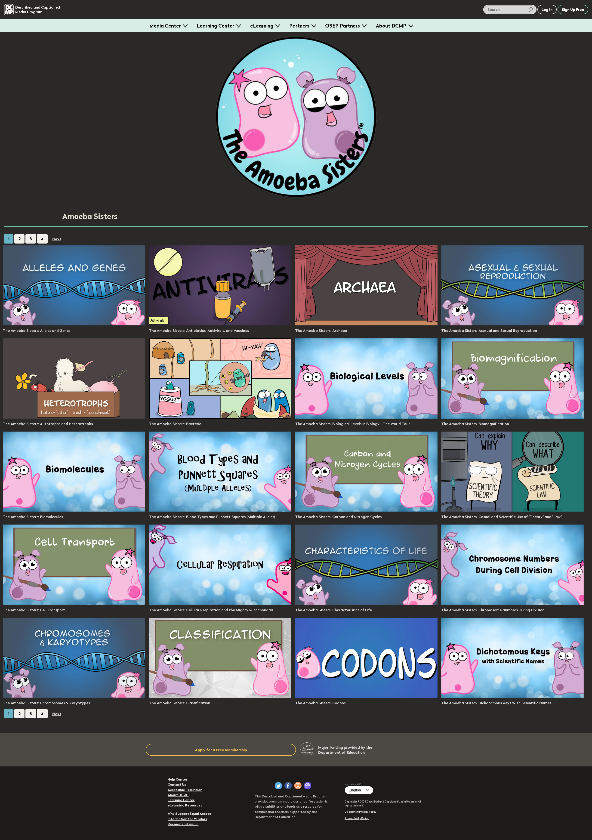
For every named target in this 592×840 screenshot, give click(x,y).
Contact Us (177, 784)
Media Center (165, 26)
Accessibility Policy (357, 818)
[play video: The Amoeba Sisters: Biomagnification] (512, 417)
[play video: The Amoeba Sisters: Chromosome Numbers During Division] (512, 603)
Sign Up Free (573, 9)
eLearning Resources (185, 805)
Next (56, 239)
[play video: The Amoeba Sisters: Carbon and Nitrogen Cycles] (366, 510)
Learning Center (215, 26)
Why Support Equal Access (189, 814)
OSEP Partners (342, 26)
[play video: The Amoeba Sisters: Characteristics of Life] (366, 603)
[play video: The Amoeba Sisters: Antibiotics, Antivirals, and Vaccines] (220, 324)
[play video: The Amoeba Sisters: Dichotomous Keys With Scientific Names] (512, 696)
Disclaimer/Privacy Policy (360, 811)
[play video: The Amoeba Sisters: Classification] (220, 696)
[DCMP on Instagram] (298, 785)
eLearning (261, 26)
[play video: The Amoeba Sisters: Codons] (366, 696)
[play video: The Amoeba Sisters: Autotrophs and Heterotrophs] (74, 417)
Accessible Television (185, 790)
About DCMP (391, 26)
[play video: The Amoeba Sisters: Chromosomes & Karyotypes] (74, 696)
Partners (299, 26)
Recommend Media (183, 824)
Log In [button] (547, 9)
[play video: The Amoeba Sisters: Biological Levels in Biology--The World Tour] (366, 417)
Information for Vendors (187, 819)
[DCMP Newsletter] (307, 785)
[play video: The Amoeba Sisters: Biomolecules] (74, 510)
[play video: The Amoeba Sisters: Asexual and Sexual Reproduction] (512, 324)
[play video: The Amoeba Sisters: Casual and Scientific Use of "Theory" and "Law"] (512, 510)
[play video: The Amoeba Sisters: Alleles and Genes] (74, 324)
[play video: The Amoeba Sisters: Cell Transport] (74, 603)
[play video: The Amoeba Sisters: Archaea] (366, 324)
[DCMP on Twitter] (278, 785)
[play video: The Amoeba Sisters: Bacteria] (220, 417)
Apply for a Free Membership (221, 749)
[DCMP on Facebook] (288, 785)
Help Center (177, 779)
